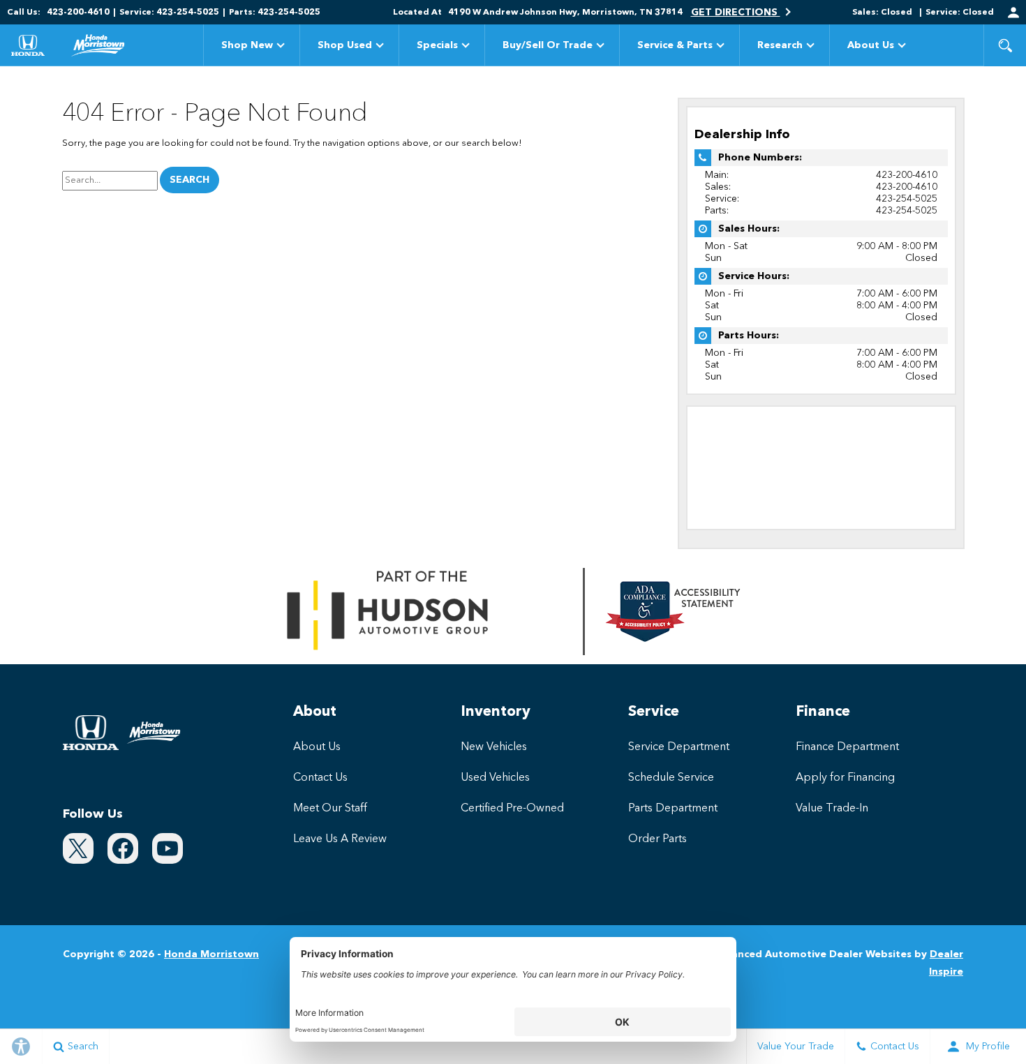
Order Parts (657, 839)
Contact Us (320, 778)
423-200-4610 (906, 175)
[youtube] (167, 848)
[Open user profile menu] (1013, 13)
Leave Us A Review (340, 839)
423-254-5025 (906, 199)
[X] (78, 848)
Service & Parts (675, 45)
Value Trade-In (832, 808)
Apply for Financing (845, 778)
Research (780, 47)
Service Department (678, 747)
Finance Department (847, 747)
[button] (1005, 45)
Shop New (247, 45)
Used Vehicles (495, 778)
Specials (437, 45)
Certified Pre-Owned (512, 808)
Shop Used (345, 45)
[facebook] (122, 848)
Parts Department (673, 808)
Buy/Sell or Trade (548, 45)
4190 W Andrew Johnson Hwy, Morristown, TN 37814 (565, 12)
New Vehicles (494, 747)
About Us (870, 45)
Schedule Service (671, 778)
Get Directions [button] (735, 12)
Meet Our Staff (330, 808)
